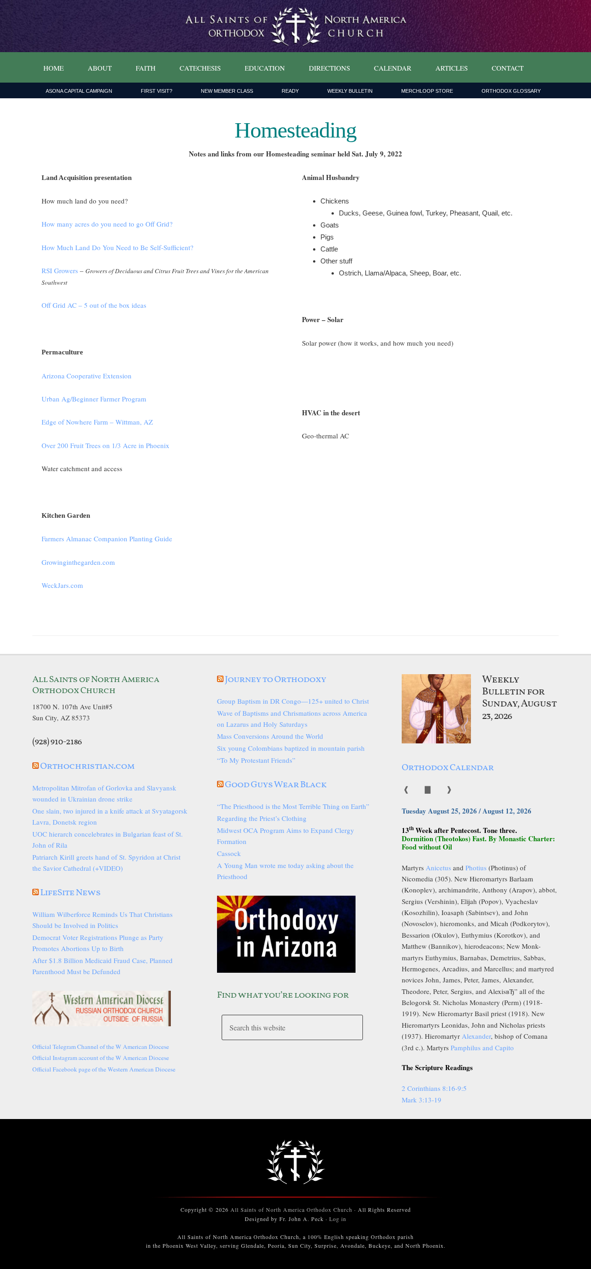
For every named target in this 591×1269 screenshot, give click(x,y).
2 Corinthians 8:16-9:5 (434, 1088)
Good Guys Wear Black (275, 784)
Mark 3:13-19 (421, 1099)
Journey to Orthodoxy (275, 679)
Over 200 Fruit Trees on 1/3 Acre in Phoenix (105, 445)
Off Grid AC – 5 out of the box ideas (94, 305)
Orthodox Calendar (448, 767)
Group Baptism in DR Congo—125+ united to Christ (293, 701)
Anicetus (438, 867)
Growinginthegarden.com (78, 562)
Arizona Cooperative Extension (87, 375)
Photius (476, 867)
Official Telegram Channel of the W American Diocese (100, 1046)
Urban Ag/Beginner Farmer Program (94, 398)
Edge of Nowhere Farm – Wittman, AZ (97, 421)
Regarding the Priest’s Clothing (262, 818)
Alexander (476, 1036)
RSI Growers (60, 270)
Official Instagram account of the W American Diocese (100, 1058)
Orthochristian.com (87, 766)
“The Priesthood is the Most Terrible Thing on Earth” (293, 806)
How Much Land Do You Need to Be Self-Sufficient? (117, 247)
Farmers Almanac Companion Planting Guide (107, 538)
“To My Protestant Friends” (256, 760)
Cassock (229, 853)
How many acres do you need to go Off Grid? (107, 223)
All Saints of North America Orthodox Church (291, 1209)
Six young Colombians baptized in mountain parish (291, 748)
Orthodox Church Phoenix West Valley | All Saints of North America (295, 26)
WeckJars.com (62, 585)
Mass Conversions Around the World (270, 736)
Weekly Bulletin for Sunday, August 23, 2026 (519, 698)
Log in (337, 1218)
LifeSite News (70, 892)
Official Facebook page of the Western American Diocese (103, 1069)
